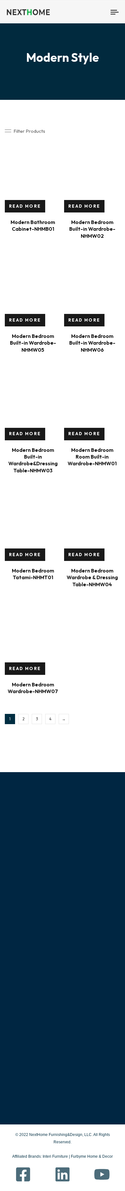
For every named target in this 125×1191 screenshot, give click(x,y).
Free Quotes (24, 997)
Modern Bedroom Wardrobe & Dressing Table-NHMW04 (92, 577)
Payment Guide (80, 983)
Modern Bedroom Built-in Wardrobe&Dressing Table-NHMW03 (33, 460)
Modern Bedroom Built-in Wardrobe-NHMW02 (92, 229)
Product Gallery (32, 969)
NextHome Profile (29, 956)
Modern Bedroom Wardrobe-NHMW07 (33, 687)
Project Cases (25, 983)
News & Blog (23, 1011)
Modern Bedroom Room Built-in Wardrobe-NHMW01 (92, 457)
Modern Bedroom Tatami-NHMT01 (33, 573)
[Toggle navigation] (100, 12)
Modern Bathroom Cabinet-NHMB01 (33, 225)
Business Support (81, 969)
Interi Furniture (55, 1156)
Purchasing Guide (82, 956)
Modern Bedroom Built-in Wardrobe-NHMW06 (92, 343)
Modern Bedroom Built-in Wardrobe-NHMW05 (33, 343)
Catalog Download (83, 997)
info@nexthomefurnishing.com (51, 1084)
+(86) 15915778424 (34, 1052)
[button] (25, 131)
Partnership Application (89, 1011)
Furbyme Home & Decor (92, 1156)
